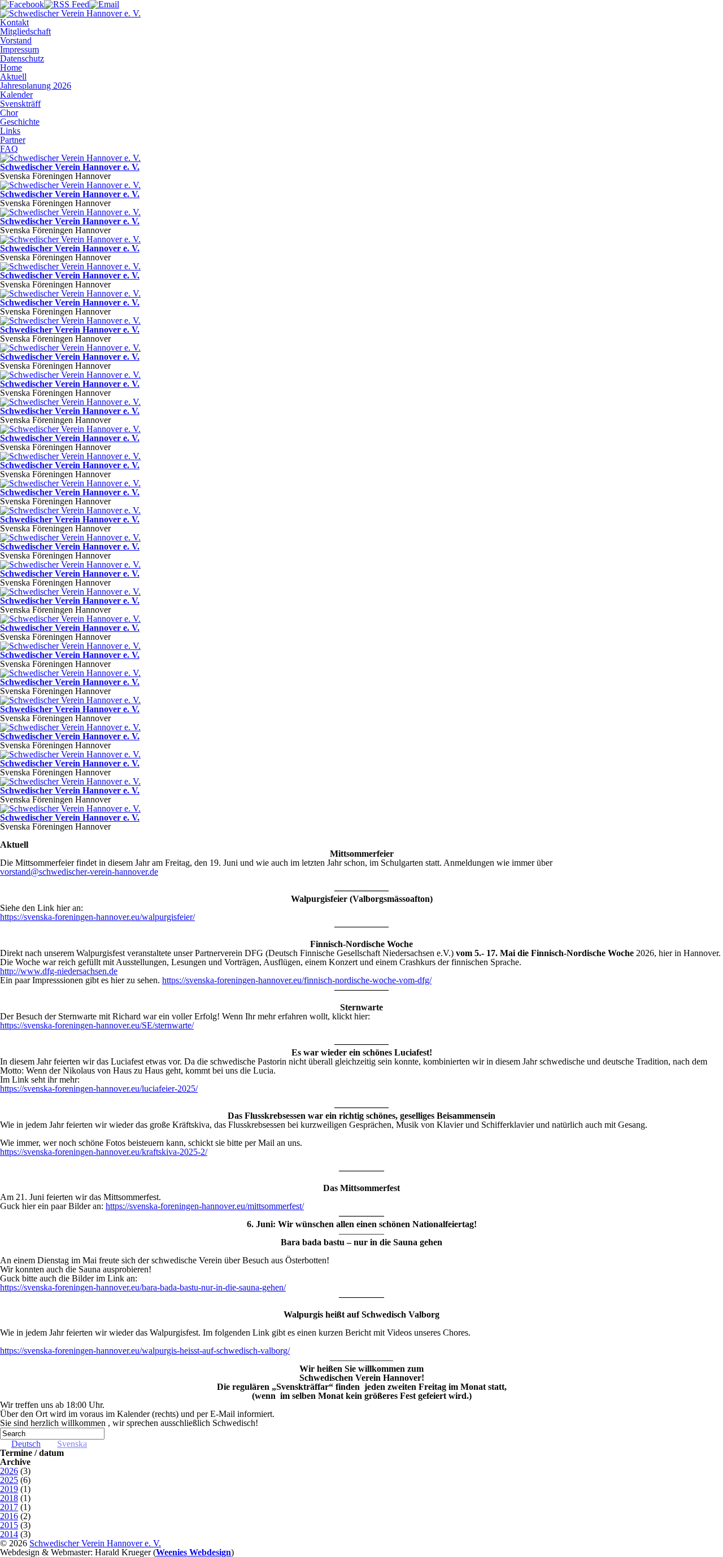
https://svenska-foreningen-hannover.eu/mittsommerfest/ (205, 1206)
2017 (9, 1507)
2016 (9, 1516)
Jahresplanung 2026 (35, 85)
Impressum (19, 49)
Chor (9, 112)
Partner (12, 140)
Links (10, 131)
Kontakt (14, 22)
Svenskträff (20, 103)
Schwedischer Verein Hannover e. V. (70, 167)
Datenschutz (22, 58)
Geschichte (20, 122)
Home (11, 67)
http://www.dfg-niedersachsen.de (58, 971)
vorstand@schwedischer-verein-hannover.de (79, 871)
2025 (9, 1480)
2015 (9, 1525)
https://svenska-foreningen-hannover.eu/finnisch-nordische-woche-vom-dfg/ (297, 980)
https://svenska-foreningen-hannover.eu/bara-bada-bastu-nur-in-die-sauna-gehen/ (143, 1287)
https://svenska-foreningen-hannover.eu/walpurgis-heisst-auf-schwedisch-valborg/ (145, 1350)
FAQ (9, 149)
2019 (9, 1489)
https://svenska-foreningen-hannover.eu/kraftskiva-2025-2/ (103, 1152)
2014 (9, 1534)
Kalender (16, 94)
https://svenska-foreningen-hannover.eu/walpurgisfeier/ (97, 917)
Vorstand (16, 40)
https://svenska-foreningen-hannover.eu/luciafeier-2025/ (99, 1088)
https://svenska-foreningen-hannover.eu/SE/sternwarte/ (97, 1025)
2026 (9, 1471)
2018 (9, 1498)
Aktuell (13, 76)
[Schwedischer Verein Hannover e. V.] (70, 158)
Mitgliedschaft (25, 31)
